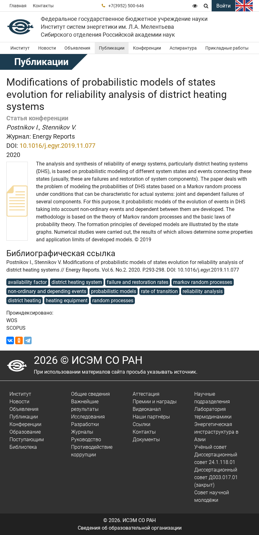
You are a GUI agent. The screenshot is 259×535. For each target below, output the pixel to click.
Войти (223, 6)
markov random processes (202, 282)
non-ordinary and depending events (47, 291)
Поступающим (26, 439)
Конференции (147, 48)
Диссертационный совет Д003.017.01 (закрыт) (216, 477)
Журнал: (18, 136)
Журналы (82, 432)
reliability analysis (203, 291)
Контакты (43, 5)
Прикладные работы (227, 48)
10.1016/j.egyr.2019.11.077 (57, 145)
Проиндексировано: (29, 313)
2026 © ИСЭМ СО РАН (88, 360)
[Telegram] (28, 340)
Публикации (111, 48)
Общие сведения (90, 394)
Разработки (85, 424)
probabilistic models (113, 291)
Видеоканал (147, 409)
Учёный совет (210, 447)
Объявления (77, 48)
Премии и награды (155, 402)
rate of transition (159, 291)
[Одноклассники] (19, 340)
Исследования (88, 417)
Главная (18, 5)
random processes (112, 301)
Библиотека (23, 447)
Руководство (86, 439)
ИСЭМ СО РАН (139, 520)
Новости (47, 48)
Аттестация (146, 394)
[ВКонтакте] (10, 340)
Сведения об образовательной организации (130, 528)
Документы (146, 439)
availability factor (27, 282)
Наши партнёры (151, 417)
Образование (25, 432)
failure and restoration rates (137, 282)
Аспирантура (183, 48)
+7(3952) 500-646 (126, 5)
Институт (20, 48)
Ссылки (141, 424)
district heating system (76, 282)
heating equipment (66, 301)
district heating (24, 301)
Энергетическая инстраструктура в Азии (216, 431)
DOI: (12, 145)
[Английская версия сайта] (244, 5)
